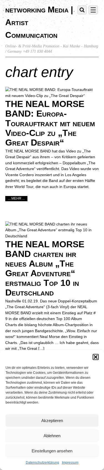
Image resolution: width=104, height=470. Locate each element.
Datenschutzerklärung (42, 462)
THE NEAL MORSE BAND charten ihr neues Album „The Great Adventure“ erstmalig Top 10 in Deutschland (44, 268)
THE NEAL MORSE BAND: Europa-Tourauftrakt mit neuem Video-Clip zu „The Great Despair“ (50, 123)
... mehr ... (16, 198)
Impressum (70, 462)
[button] (95, 357)
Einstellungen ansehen (52, 450)
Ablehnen (52, 435)
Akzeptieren (52, 420)
